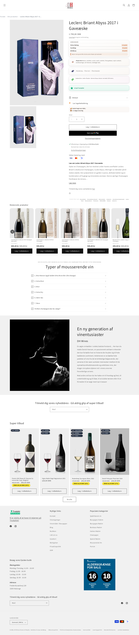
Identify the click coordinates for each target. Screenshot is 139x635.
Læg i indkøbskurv (22, 251)
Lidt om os (53, 535)
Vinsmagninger (55, 520)
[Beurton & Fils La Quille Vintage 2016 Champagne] (123, 223)
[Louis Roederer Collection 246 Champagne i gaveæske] (98, 223)
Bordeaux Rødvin (96, 527)
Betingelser (54, 543)
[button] (4, 5)
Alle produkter (12, 17)
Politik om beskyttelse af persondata (70, 630)
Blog (51, 527)
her (93, 189)
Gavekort (53, 539)
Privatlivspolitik (55, 546)
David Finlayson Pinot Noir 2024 (112, 478)
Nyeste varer (95, 200)
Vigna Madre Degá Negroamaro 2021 (53, 478)
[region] (69, 231)
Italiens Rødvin (95, 531)
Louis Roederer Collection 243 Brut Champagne (70, 240)
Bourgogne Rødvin (96, 524)
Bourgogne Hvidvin (96, 520)
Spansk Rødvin (95, 539)
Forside (2, 17)
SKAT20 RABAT (103, 200)
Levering (71, 37)
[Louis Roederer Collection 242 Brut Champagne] (47, 223)
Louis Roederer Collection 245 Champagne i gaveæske (21, 240)
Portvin (92, 546)
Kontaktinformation (110, 630)
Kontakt (52, 516)
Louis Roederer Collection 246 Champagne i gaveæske (97, 240)
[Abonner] (86, 409)
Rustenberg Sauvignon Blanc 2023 (83, 478)
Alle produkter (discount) (92, 199)
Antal (70, 115)
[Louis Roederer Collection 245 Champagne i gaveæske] (22, 223)
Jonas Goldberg (41, 630)
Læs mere (72, 183)
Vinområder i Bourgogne (58, 524)
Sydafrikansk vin (95, 516)
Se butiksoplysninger (78, 150)
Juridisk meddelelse (123, 630)
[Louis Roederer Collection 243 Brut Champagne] (72, 223)
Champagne (108, 199)
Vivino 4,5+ (114, 200)
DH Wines (17, 630)
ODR (51, 550)
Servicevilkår (86, 630)
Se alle (69, 499)
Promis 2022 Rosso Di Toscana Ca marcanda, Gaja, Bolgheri (22, 479)
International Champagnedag (118, 199)
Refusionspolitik (53, 630)
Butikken (53, 531)
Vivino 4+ (109, 200)
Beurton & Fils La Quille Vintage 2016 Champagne (122, 240)
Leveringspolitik (97, 630)
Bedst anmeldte (102, 199)
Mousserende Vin (88, 200)
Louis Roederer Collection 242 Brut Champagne (45, 240)
